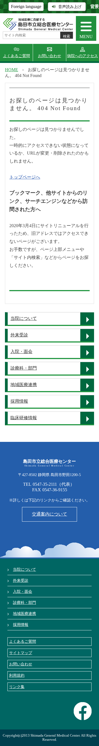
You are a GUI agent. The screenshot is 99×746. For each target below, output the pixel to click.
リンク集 (16, 686)
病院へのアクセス (82, 56)
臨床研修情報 (23, 417)
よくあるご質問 (16, 56)
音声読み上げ (69, 6)
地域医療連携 (23, 384)
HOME (11, 69)
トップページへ (24, 177)
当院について (23, 318)
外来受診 (19, 335)
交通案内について (49, 514)
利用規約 (16, 675)
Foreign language (26, 6)
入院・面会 (21, 351)
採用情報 (19, 401)
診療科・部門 (23, 368)
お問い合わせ (49, 56)
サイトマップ (20, 653)
